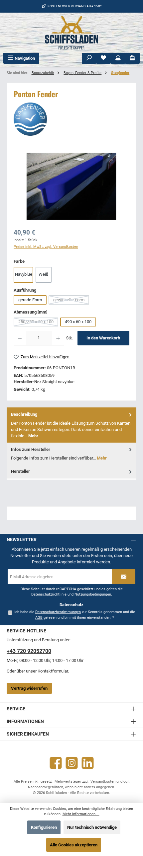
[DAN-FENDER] (71, 119)
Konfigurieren (44, 827)
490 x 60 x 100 (78, 321)
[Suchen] (89, 58)
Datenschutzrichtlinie (49, 594)
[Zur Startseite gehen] (71, 32)
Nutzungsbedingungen (92, 594)
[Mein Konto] (118, 58)
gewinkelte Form (71, 301)
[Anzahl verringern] (20, 338)
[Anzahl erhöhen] (58, 338)
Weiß (44, 274)
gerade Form (30, 299)
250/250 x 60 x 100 (38, 322)
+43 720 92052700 (29, 651)
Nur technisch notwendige (92, 827)
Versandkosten (102, 781)
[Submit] (123, 576)
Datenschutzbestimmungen (58, 612)
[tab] (71, 424)
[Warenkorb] (132, 58)
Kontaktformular (53, 671)
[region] (71, 186)
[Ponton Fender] (71, 186)
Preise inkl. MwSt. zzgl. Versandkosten (46, 247)
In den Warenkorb (103, 337)
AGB (39, 617)
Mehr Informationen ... (81, 814)
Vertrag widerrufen (29, 688)
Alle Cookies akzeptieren (73, 844)
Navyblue (23, 274)
